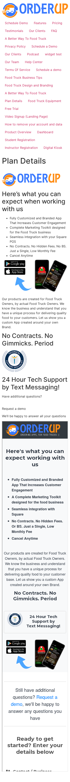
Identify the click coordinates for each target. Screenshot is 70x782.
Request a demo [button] (14, 409)
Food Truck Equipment (44, 101)
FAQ (54, 31)
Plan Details (13, 101)
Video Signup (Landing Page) (26, 116)
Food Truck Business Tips (23, 77)
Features (40, 23)
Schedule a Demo (44, 46)
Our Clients (37, 31)
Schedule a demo (48, 70)
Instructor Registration (21, 148)
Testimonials (14, 31)
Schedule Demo (16, 23)
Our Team (12, 62)
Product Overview (18, 132)
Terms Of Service (17, 70)
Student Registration (20, 140)
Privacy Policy (15, 46)
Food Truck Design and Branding (29, 85)
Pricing (57, 23)
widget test (53, 54)
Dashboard (45, 132)
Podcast (33, 54)
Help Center (34, 62)
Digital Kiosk (53, 148)
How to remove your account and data (33, 124)
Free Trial (11, 109)
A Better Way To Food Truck (25, 39)
